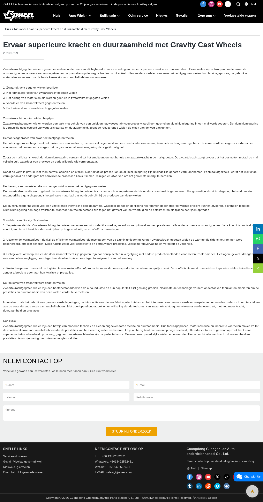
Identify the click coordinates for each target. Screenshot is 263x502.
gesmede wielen (33, 472)
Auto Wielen (78, 15)
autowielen (20, 456)
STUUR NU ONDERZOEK (131, 431)
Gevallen (182, 15)
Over (6, 472)
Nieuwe (8, 467)
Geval (7, 461)
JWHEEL (16, 472)
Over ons (205, 15)
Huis (56, 15)
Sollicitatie (108, 15)
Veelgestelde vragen (240, 15)
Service (8, 456)
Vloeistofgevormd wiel (27, 461)
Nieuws (162, 15)
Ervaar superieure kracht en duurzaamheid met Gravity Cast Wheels (71, 29)
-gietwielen (23, 467)
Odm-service (138, 15)
